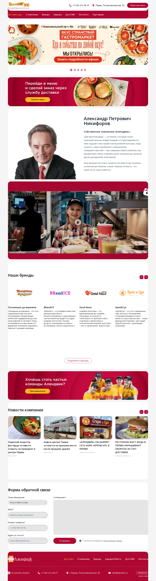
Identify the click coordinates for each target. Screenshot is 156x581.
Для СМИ (70, 14)
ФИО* (11, 509)
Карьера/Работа (113, 559)
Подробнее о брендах (78, 360)
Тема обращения (16, 497)
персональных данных (113, 541)
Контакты (84, 14)
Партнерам (98, 14)
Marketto (143, 573)
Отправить (64, 540)
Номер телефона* (16, 522)
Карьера (58, 14)
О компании (32, 14)
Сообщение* (59, 497)
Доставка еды (15, 14)
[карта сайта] (143, 576)
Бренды (46, 14)
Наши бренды (21, 275)
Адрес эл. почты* (16, 535)
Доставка (68, 559)
